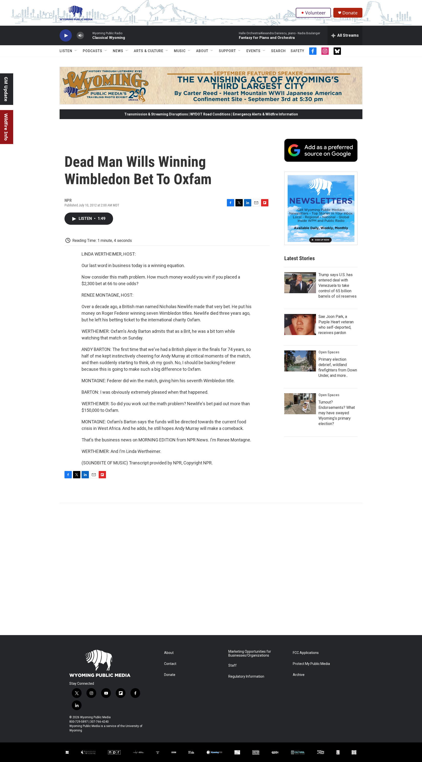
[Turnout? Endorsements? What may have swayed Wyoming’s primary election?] (300, 403)
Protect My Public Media (311, 664)
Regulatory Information (246, 676)
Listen (66, 51)
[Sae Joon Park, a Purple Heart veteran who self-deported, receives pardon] (300, 324)
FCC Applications (306, 653)
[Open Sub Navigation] (76, 51)
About (202, 51)
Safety (297, 51)
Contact (170, 664)
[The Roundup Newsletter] (321, 208)
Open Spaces (328, 352)
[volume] (80, 35)
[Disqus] (211, 569)
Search (278, 51)
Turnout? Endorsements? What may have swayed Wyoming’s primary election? (336, 413)
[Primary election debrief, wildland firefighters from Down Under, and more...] (300, 360)
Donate (350, 12)
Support (227, 51)
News (118, 51)
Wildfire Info (6, 127)
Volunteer (315, 13)
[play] (66, 35)
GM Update (6, 89)
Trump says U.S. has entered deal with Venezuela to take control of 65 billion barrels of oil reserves (337, 285)
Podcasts (92, 51)
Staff (232, 665)
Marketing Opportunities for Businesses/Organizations (249, 653)
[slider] (88, 35)
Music (180, 51)
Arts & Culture (148, 51)
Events (253, 51)
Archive (299, 675)
